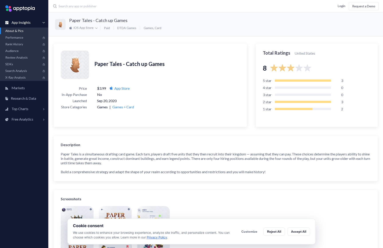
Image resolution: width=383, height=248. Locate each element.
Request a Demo (363, 6)
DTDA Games (126, 28)
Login (341, 6)
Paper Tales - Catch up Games (98, 20)
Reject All (274, 231)
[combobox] (157, 6)
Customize (249, 231)
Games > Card (123, 107)
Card (158, 28)
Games (148, 28)
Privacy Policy (157, 237)
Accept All (298, 231)
